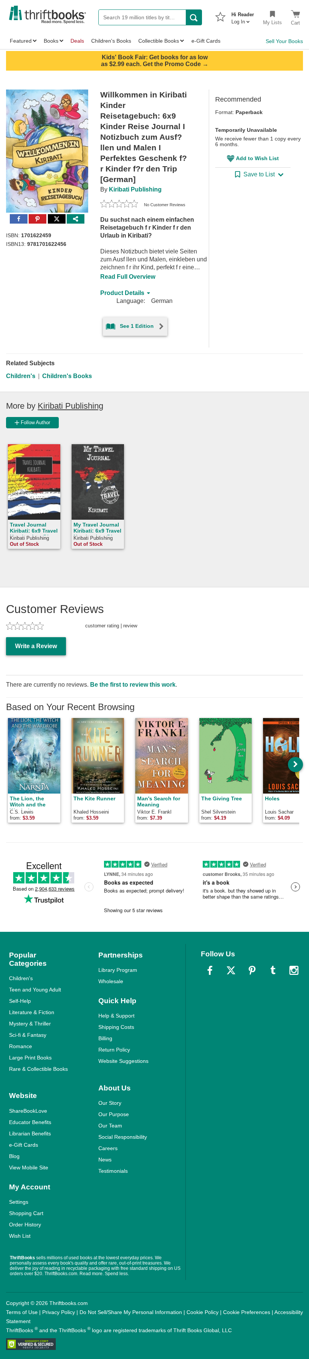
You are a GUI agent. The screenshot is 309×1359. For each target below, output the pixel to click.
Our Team (110, 1126)
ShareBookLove (28, 1111)
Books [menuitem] (51, 41)
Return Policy (114, 1050)
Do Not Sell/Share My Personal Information (131, 1312)
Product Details (122, 293)
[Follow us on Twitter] (231, 970)
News (105, 1160)
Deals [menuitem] (77, 41)
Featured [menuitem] (21, 41)
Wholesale (110, 981)
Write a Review (36, 646)
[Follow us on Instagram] (294, 970)
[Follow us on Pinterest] (252, 970)
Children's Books (67, 376)
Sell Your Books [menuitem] (284, 41)
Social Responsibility (122, 1137)
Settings (18, 1202)
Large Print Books (30, 1058)
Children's (20, 376)
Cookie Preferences (246, 1312)
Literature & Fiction (31, 1012)
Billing (105, 1038)
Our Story (109, 1103)
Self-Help (20, 1001)
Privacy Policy (58, 1312)
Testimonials (113, 1171)
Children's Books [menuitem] (111, 41)
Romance (20, 1046)
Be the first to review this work (133, 684)
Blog (14, 1156)
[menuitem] (242, 16)
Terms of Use (22, 1312)
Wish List (20, 1236)
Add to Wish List (257, 158)
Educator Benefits (30, 1122)
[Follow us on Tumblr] (273, 970)
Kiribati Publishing (135, 189)
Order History (25, 1225)
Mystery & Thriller (30, 1024)
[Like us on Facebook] (210, 970)
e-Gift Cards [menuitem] (205, 41)
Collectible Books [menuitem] (158, 41)
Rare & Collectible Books (38, 1069)
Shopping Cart (26, 1213)
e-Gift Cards (23, 1145)
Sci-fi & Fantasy (27, 1035)
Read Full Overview (127, 276)
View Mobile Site (28, 1167)
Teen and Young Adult (35, 990)
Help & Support (116, 1016)
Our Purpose (113, 1114)
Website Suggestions (123, 1061)
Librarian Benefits (30, 1133)
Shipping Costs (116, 1027)
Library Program (117, 970)
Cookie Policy (203, 1312)
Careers (108, 1148)
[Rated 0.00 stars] (119, 205)
